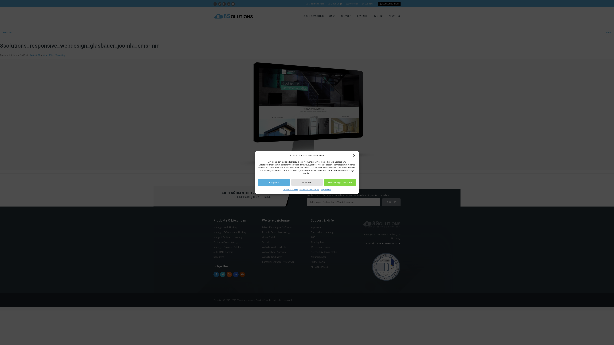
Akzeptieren (274, 182)
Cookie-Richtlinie (290, 189)
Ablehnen (307, 182)
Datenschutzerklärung (309, 189)
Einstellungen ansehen (340, 182)
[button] (354, 155)
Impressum (326, 189)
